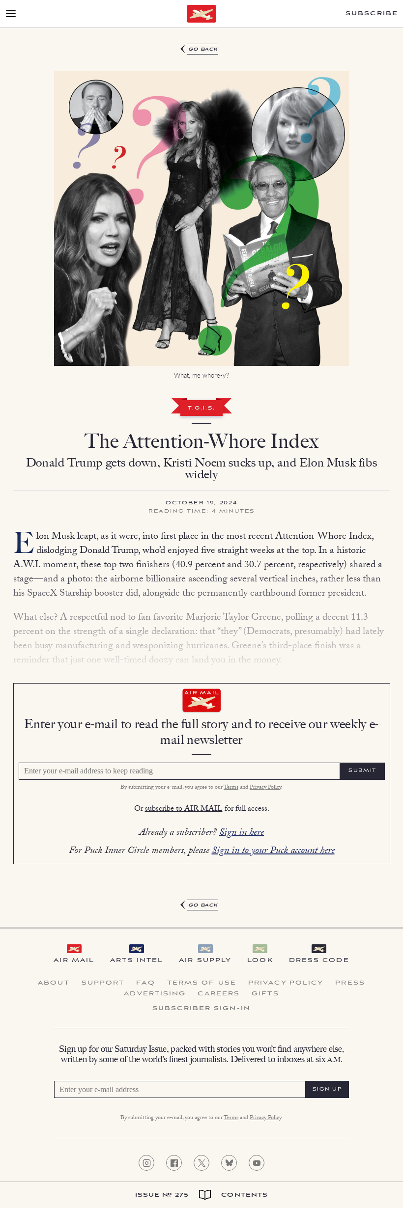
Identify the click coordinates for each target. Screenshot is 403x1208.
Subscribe (371, 13)
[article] (201, 477)
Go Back (203, 49)
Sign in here (241, 833)
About (54, 983)
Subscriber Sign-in (201, 1008)
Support (103, 983)
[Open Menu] (11, 14)
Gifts (265, 993)
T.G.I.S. (201, 409)
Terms (231, 788)
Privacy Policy (265, 788)
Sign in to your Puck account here (273, 851)
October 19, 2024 (201, 503)
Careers (219, 993)
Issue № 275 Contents (201, 1195)
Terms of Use (201, 983)
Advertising (155, 993)
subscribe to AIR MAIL (184, 809)
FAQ (145, 983)
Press (350, 983)
